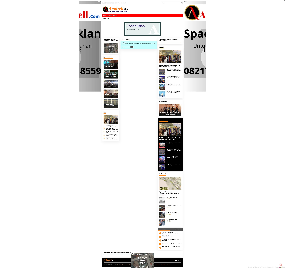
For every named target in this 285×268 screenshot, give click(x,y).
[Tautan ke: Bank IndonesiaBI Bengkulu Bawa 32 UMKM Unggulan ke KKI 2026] (111, 119)
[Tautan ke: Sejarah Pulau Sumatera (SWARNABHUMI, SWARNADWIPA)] (170, 183)
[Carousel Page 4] (172, 114)
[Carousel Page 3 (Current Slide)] (170, 114)
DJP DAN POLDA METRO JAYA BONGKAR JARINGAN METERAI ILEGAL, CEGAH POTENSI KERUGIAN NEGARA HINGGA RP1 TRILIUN (112, 135)
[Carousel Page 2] (168, 114)
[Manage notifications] (281, 265)
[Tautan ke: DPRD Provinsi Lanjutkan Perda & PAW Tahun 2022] (162, 207)
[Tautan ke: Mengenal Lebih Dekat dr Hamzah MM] (162, 222)
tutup (100, 1)
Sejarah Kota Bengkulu (172, 197)
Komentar (176, 229)
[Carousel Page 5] (174, 114)
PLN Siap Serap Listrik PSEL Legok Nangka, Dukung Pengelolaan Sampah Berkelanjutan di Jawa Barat (173, 92)
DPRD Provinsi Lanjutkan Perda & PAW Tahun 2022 (174, 205)
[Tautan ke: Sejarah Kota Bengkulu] (162, 200)
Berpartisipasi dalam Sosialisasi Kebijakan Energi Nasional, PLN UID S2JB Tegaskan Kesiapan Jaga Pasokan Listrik (173, 84)
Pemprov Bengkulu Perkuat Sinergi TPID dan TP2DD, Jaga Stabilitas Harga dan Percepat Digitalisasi (112, 138)
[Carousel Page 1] (167, 114)
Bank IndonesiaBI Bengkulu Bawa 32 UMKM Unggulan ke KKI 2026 (111, 126)
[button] (181, 3)
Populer (164, 229)
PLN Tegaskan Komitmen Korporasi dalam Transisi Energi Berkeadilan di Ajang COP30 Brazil (170, 111)
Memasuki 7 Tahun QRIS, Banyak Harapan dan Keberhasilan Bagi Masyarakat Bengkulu (174, 157)
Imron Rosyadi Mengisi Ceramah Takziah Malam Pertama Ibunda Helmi (172, 213)
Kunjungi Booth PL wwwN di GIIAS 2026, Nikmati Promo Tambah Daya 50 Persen (173, 77)
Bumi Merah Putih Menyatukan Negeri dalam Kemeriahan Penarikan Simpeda (112, 129)
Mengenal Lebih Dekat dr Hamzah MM (172, 220)
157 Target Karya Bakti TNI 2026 (112, 132)
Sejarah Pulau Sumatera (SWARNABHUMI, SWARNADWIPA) (169, 192)
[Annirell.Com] (115, 9)
